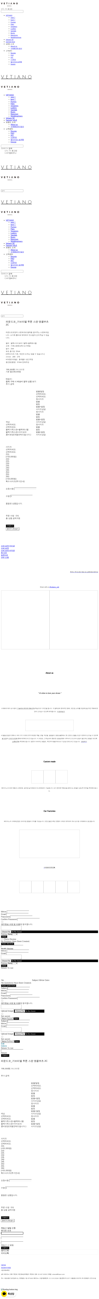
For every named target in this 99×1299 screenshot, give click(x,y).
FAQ (12, 55)
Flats (12, 24)
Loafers (13, 29)
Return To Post (7, 1041)
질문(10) (4, 555)
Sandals (13, 31)
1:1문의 (13, 59)
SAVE (4, 937)
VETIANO (9, 15)
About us (14, 46)
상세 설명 (5, 548)
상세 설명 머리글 (8, 546)
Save (16, 1018)
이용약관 (3, 1265)
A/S (12, 57)
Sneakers (14, 26)
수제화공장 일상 (16, 48)
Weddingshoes (16, 37)
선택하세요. (11, 424)
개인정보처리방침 (6, 1267)
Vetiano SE (9, 39)
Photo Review (10, 939)
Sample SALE (10, 42)
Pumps (13, 22)
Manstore (14, 35)
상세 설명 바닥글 (8, 550)
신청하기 (5, 1248)
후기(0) (4, 553)
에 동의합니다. (17, 924)
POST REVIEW (7, 944)
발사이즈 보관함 (16, 62)
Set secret (5, 1016)
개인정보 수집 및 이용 (10, 924)
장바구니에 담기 (8, 1220)
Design (13, 64)
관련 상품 (5, 557)
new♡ (13, 17)
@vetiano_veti (54, 587)
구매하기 (5, 1055)
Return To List (7, 1018)
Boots (13, 33)
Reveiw (13, 53)
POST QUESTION (8, 986)
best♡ (13, 20)
